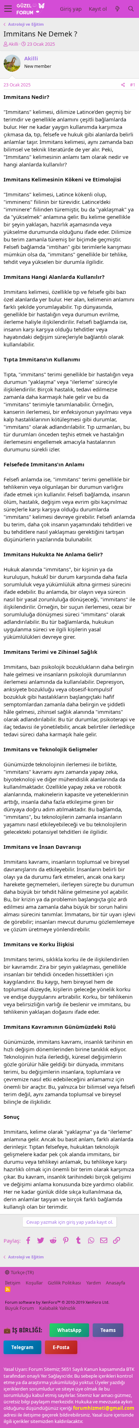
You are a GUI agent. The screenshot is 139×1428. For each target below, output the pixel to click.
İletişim (12, 1282)
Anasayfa (115, 1282)
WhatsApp (69, 1330)
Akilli (13, 44)
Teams (108, 1330)
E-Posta (61, 1347)
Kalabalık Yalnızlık (57, 1308)
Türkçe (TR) (22, 1272)
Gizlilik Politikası (64, 1282)
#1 (132, 85)
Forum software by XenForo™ (57, 1302)
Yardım (93, 1282)
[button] (8, 9)
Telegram (22, 1347)
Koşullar (34, 1282)
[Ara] (131, 8)
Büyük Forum (19, 1308)
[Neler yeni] (117, 8)
